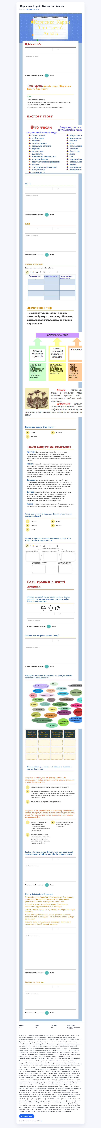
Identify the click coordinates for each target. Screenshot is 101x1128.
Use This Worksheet (26, 1116)
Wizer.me (39, 1120)
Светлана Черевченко (32, 9)
